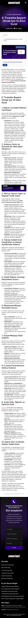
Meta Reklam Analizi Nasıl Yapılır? (9, 591)
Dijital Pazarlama (16, 14)
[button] (25, 2)
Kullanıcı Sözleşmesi (7, 614)
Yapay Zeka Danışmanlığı (7, 565)
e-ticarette (7, 80)
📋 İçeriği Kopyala (20, 47)
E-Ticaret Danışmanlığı (6, 570)
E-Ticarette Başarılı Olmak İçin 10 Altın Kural (13, 40)
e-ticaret (16, 69)
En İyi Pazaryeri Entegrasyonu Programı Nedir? (12, 598)
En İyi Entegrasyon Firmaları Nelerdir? (10, 589)
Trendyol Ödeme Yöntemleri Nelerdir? (10, 586)
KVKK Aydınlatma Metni (16, 614)
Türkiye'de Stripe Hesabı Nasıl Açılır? (10, 593)
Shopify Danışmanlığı (6, 575)
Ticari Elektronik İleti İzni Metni (15, 615)
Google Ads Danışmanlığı (7, 573)
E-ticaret (4, 407)
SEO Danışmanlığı (5, 567)
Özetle (4, 65)
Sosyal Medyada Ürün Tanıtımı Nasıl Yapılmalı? (12, 596)
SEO (11, 461)
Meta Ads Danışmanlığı (7, 578)
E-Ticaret (9, 14)
